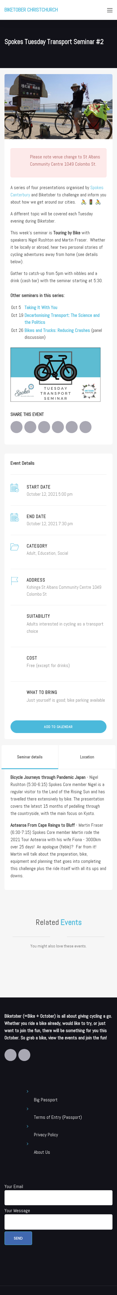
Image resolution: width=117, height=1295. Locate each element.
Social (63, 553)
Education (47, 553)
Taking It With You (41, 307)
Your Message (17, 1210)
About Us (42, 1152)
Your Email (13, 1186)
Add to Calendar (58, 726)
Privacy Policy (46, 1134)
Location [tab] (87, 757)
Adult (31, 553)
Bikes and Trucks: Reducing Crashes (57, 330)
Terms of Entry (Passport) (58, 1117)
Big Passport (46, 1100)
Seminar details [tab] (30, 757)
